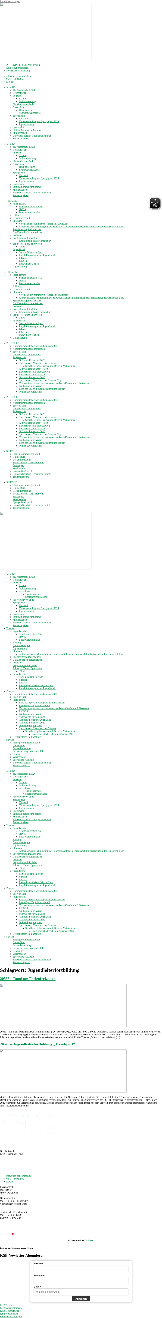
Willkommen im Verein (30, 386)
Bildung (17, 215)
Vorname (38, 1263)
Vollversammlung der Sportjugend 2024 (39, 121)
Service (10, 739)
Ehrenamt (17, 220)
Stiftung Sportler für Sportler (27, 130)
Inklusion (17, 235)
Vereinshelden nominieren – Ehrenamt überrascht (43, 223)
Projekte (10, 691)
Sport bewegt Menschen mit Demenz (37, 363)
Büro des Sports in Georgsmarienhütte (32, 135)
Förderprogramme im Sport (26, 454)
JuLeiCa (23, 260)
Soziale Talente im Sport (31, 252)
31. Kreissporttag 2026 (24, 90)
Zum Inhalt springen (10, 1)
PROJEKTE (12, 343)
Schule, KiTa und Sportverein (27, 243)
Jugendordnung (26, 124)
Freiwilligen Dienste (29, 263)
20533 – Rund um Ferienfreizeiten (28, 979)
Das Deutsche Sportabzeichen (28, 232)
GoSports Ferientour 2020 (32, 377)
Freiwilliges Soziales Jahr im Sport (36, 685)
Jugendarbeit (19, 249)
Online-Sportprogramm (30, 391)
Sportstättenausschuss (29, 112)
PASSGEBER (25, 1234)
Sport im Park (19, 351)
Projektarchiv (19, 357)
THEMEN (11, 200)
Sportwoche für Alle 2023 (32, 374)
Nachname (39, 1275)
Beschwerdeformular (29, 212)
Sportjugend (19, 115)
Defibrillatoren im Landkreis (27, 354)
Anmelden (81, 1298)
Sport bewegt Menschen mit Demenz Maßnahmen (50, 366)
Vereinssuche (19, 468)
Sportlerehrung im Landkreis (27, 229)
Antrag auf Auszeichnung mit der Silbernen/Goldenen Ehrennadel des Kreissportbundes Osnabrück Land (71, 226)
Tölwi (22, 246)
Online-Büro (19, 456)
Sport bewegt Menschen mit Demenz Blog (40, 380)
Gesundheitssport (21, 218)
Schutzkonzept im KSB (31, 206)
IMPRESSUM (70, 1228)
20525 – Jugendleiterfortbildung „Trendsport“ (37, 1044)
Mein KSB (11, 87)
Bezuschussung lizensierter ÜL (28, 462)
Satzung (23, 98)
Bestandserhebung (22, 459)
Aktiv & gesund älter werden (33, 368)
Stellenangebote (20, 138)
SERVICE (11, 451)
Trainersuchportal (21, 476)
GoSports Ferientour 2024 (32, 360)
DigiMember (89, 1240)
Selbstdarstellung (27, 101)
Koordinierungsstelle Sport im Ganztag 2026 (35, 346)
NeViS (22, 209)
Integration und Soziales (25, 238)
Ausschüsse (18, 107)
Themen (10, 628)
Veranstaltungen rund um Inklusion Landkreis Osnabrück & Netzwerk (54, 383)
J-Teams (23, 258)
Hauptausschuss (27, 110)
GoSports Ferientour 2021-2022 (35, 719)
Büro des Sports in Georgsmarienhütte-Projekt (42, 388)
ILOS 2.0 (23, 711)
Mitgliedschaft (20, 132)
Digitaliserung (20, 266)
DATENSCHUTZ (89, 1228)
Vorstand (17, 95)
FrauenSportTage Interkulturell (34, 371)
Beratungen (18, 465)
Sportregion (18, 127)
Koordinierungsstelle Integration (35, 240)
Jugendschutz (19, 203)
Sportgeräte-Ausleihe (23, 471)
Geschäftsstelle (20, 92)
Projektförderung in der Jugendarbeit (37, 255)
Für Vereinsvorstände (23, 104)
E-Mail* (37, 1286)
